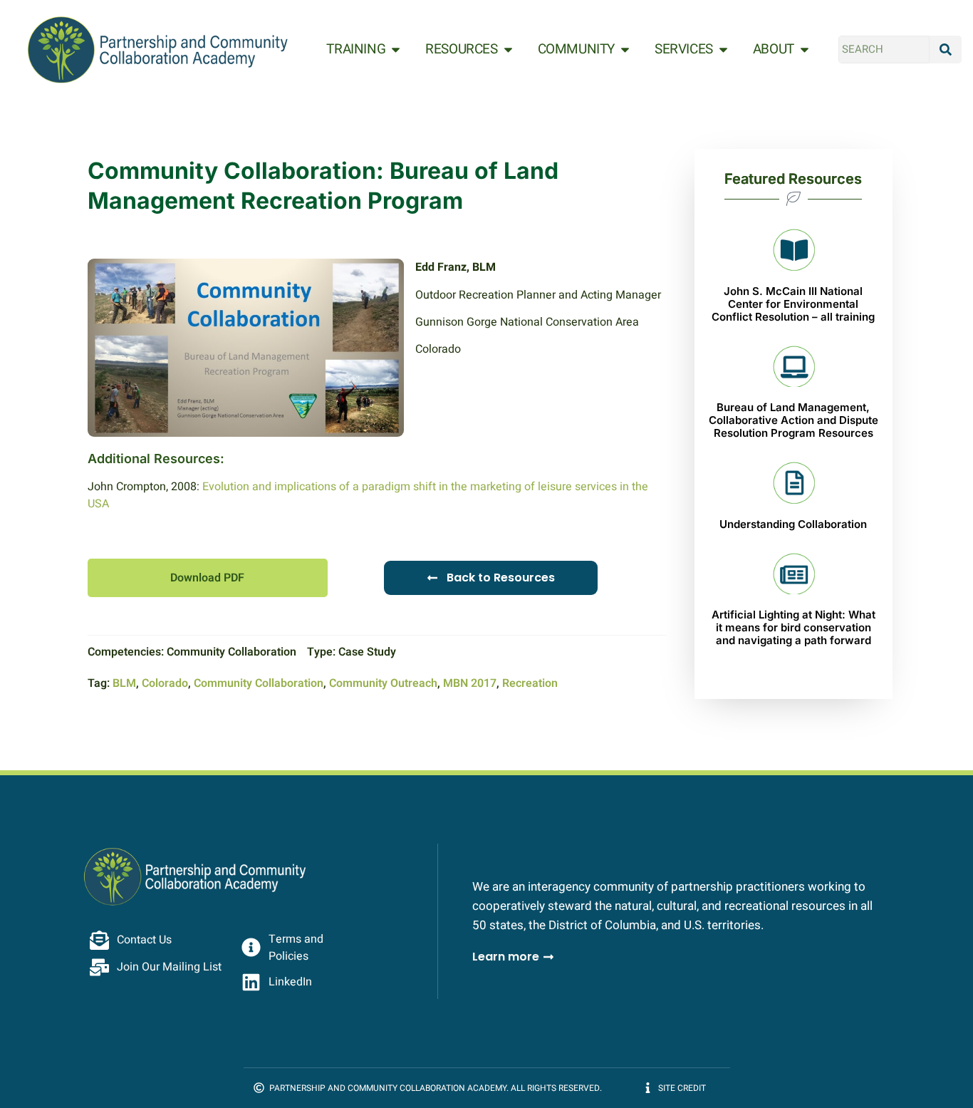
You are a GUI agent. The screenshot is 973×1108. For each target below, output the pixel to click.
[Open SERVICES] (723, 49)
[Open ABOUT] (804, 49)
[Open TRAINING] (395, 49)
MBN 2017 (469, 683)
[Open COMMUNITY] (625, 49)
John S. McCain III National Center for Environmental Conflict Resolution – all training (793, 303)
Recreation (530, 683)
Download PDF (207, 577)
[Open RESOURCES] (508, 49)
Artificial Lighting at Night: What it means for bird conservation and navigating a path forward (793, 627)
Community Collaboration (258, 683)
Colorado (165, 683)
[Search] (946, 50)
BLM (124, 683)
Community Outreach (383, 683)
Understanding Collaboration (793, 524)
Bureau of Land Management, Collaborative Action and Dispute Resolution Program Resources (793, 420)
